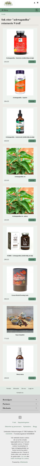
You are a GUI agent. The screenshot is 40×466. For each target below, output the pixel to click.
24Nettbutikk (24, 462)
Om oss (23, 388)
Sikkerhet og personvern (13, 426)
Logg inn (30, 388)
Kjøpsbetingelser (23, 422)
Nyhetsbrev (27, 426)
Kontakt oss (20, 392)
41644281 (9, 434)
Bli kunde (16, 388)
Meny (6, 10)
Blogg (35, 426)
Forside (3, 14)
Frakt (14, 422)
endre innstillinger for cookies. (20, 458)
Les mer (24, 456)
